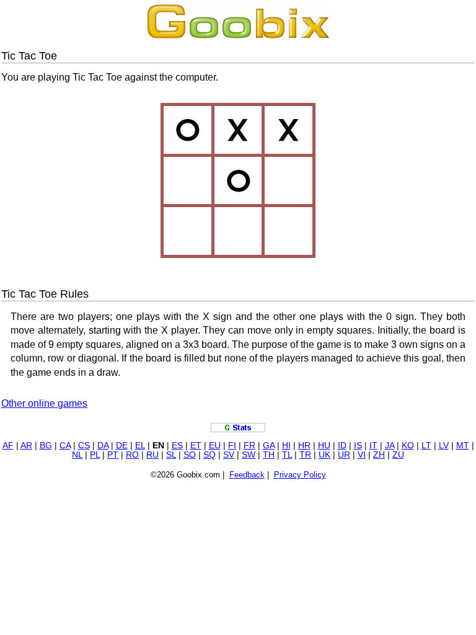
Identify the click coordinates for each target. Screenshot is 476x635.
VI (362, 455)
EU (215, 445)
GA (269, 445)
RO (132, 455)
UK (324, 455)
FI (232, 445)
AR (26, 445)
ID (342, 445)
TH (269, 455)
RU (152, 455)
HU (324, 445)
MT (462, 445)
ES (177, 445)
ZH (379, 455)
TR (305, 455)
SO (189, 455)
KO (408, 445)
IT (373, 445)
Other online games (44, 403)
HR (304, 445)
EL (140, 445)
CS (84, 445)
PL (95, 455)
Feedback (247, 474)
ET (195, 445)
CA (65, 445)
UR (344, 455)
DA (102, 445)
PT (112, 455)
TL (287, 455)
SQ (209, 455)
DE (122, 445)
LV (444, 445)
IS (358, 445)
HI (286, 445)
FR (249, 445)
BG (46, 445)
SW (248, 455)
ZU (398, 455)
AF (8, 445)
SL (171, 455)
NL (77, 455)
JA (389, 445)
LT (426, 445)
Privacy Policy (300, 474)
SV (228, 455)
